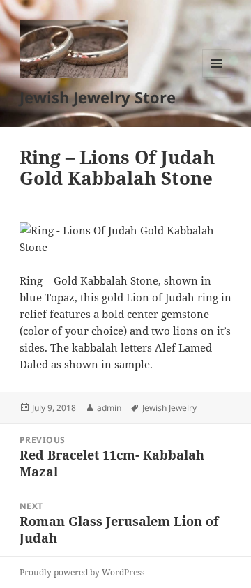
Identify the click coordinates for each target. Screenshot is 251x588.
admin (109, 408)
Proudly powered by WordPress (82, 572)
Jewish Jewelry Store (98, 96)
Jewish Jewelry (169, 408)
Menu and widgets (217, 77)
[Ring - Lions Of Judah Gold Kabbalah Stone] (126, 238)
